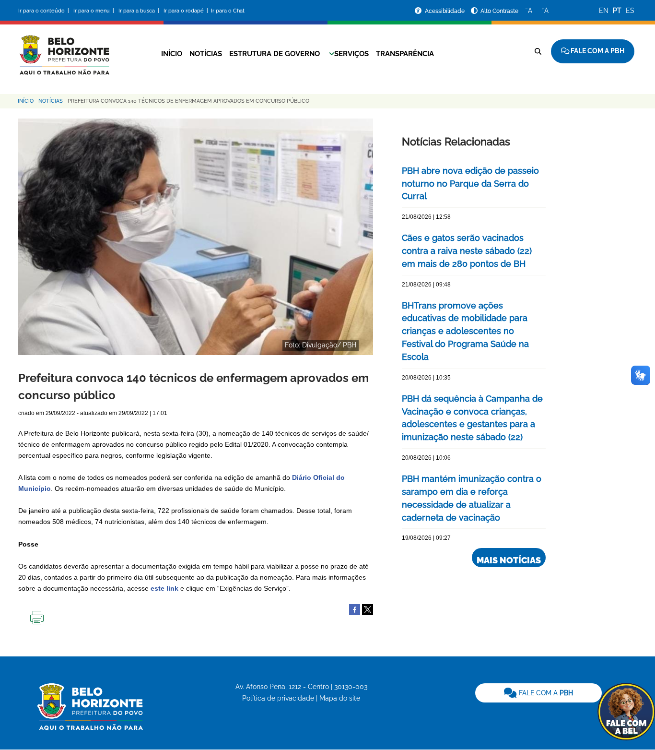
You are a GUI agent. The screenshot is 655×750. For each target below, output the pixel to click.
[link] (538, 692)
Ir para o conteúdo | (45, 11)
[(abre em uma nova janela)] (367, 609)
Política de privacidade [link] (278, 698)
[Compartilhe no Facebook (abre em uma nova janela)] (354, 609)
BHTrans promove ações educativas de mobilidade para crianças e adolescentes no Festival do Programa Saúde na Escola (465, 331)
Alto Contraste (499, 11)
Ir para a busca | (139, 11)
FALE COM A (545, 693)
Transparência (405, 53)
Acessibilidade (445, 11)
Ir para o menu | (94, 11)
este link (164, 588)
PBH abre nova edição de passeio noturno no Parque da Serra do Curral (470, 184)
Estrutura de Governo (274, 53)
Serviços (351, 53)
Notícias (205, 53)
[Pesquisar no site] (538, 51)
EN (603, 10)
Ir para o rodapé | (186, 11)
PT (617, 10)
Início (171, 53)
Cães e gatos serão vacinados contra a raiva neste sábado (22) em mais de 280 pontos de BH (467, 251)
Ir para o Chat (228, 11)
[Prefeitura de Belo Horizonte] (63, 49)
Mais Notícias (509, 560)
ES (630, 10)
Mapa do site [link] (339, 698)
